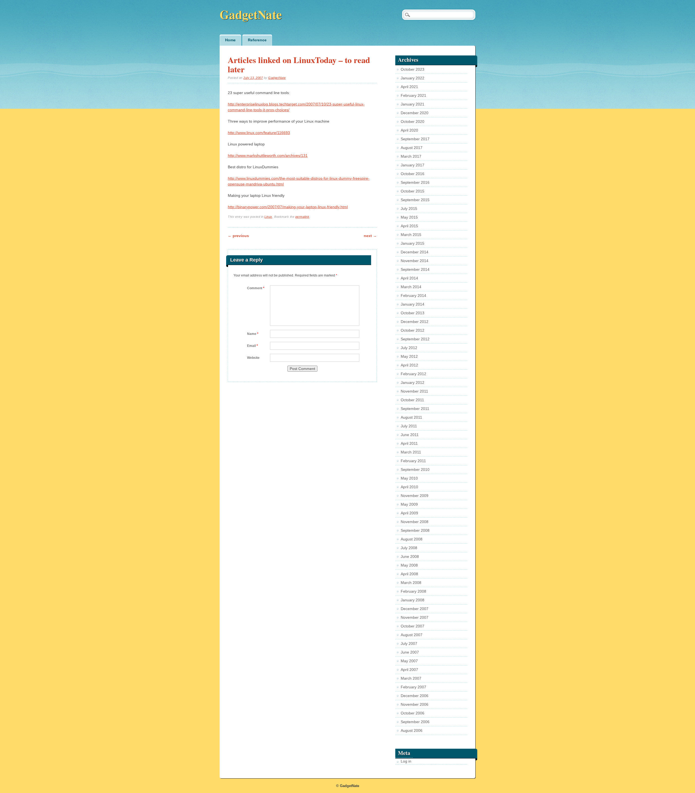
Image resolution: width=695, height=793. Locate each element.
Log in (406, 761)
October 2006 (412, 713)
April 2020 (409, 130)
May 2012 (409, 356)
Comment (255, 288)
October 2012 (412, 330)
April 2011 (409, 443)
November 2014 (414, 261)
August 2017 (411, 147)
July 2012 (409, 348)
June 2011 (410, 435)
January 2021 (412, 104)
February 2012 (413, 374)
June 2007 (410, 652)
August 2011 (411, 417)
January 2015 (412, 243)
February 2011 (413, 461)
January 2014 (412, 304)
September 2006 (415, 722)
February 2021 (413, 95)
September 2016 (415, 182)
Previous (238, 236)
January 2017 (412, 165)
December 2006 (414, 696)
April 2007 (409, 669)
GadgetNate (251, 14)
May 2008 (409, 565)
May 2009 (409, 504)
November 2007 (414, 617)
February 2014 (413, 295)
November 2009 (414, 495)
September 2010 (415, 469)
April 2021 (409, 87)
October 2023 (412, 69)
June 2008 (410, 556)
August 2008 (411, 539)
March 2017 (411, 156)
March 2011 (411, 452)
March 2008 (411, 582)
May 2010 (409, 478)
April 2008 (409, 574)
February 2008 (413, 591)
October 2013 (412, 313)
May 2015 (409, 217)
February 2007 (413, 687)
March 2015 (411, 234)
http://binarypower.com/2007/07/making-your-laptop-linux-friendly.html (288, 207)
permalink (302, 216)
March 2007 (411, 678)
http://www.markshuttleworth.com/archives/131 (268, 155)
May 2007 (409, 661)
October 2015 (412, 191)
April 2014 (409, 278)
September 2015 (415, 200)
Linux (268, 216)
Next (370, 236)
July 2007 (409, 643)
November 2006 (414, 704)
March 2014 (411, 287)
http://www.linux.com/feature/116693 (259, 132)
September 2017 (415, 139)
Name (252, 334)
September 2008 (415, 530)
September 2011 (415, 408)
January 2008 (412, 600)
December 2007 (414, 609)
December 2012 (414, 321)
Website (253, 358)
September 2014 (415, 269)
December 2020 (414, 113)
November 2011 (414, 391)
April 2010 (409, 487)
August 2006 (411, 730)
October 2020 (412, 121)
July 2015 (409, 208)
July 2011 (409, 426)
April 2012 (409, 365)
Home (230, 40)
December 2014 (414, 252)
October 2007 (412, 626)
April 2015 (409, 226)
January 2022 (412, 78)
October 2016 (412, 174)
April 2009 (409, 513)
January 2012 (412, 382)
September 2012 (415, 339)
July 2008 (409, 548)
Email (252, 346)
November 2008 (414, 522)
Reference (257, 40)
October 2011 (412, 400)
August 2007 (411, 635)
